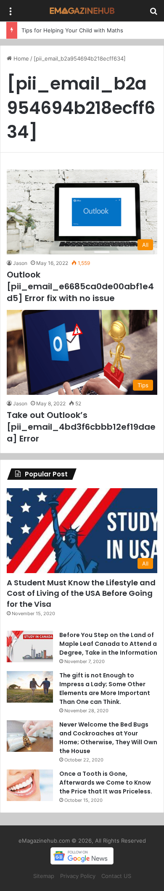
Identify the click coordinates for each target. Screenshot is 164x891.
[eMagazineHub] (82, 11)
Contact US (116, 875)
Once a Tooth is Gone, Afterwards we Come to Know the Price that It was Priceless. (105, 782)
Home (20, 58)
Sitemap (43, 875)
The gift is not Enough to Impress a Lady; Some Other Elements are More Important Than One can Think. (104, 688)
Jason (20, 263)
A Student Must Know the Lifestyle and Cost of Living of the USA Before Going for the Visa (81, 593)
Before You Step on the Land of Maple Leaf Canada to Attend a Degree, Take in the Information (108, 644)
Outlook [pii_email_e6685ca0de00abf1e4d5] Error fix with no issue (80, 286)
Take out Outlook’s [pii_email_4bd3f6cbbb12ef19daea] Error (81, 426)
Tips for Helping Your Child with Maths (72, 30)
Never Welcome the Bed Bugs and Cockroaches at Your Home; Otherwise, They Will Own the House (108, 737)
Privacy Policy (77, 875)
